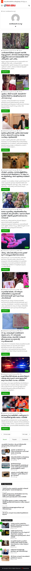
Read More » (5, 71)
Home (3, 11)
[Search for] (29, 6)
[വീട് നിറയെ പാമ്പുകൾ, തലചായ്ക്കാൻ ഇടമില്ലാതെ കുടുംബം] (5, 558)
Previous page (7, 434)
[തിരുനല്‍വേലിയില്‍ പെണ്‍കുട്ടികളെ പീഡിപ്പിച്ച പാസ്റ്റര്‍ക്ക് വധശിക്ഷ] (6, 459)
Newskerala (26, 568)
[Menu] (2, 6)
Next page (24, 434)
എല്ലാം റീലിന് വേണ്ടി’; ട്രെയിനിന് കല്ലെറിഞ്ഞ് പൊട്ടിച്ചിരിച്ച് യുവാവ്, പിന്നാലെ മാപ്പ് (13, 96)
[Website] (15, 26)
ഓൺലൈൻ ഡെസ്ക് (15, 24)
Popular (14, 439)
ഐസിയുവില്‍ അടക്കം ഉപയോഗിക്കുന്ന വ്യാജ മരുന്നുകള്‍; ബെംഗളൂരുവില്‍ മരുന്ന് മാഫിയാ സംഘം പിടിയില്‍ (15, 378)
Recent (5, 439)
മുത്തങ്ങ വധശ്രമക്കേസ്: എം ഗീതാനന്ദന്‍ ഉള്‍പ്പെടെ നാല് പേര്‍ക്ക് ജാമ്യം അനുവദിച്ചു (19, 451)
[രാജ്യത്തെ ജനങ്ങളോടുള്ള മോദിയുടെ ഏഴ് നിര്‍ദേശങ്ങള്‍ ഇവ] (5, 551)
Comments (25, 439)
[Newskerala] (10, 5)
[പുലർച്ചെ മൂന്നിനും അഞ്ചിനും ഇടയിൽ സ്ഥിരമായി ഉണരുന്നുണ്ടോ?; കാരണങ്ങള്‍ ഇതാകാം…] (5, 525)
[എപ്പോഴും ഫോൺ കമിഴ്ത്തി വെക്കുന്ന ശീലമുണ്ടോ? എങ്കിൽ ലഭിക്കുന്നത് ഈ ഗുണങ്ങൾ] (6, 474)
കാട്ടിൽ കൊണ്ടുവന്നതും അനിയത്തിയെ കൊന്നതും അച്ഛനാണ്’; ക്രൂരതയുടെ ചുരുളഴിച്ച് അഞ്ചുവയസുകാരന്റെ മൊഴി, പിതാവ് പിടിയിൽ (20, 534)
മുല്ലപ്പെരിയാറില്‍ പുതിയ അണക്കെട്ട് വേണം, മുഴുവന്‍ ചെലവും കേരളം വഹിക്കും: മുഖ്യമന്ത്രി (14, 135)
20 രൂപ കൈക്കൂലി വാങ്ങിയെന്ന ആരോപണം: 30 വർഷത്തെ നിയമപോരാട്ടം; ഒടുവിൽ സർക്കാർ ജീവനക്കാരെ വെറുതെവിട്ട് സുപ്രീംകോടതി (13, 337)
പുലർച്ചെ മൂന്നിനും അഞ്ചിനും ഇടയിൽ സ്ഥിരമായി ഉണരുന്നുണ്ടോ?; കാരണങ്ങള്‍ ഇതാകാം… (20, 525)
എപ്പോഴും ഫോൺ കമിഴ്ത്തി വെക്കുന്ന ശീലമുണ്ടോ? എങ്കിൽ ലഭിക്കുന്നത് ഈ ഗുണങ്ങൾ (19, 474)
